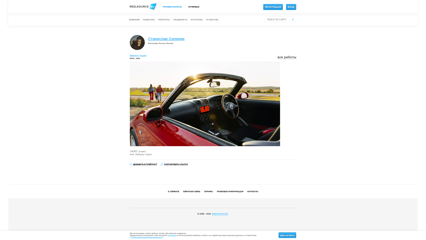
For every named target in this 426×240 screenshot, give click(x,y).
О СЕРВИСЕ (173, 191)
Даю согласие (287, 235)
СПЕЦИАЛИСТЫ (180, 19)
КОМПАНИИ (134, 19)
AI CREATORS (212, 19)
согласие (172, 235)
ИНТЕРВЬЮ (193, 7)
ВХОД (291, 7)
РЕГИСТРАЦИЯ (273, 7)
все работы (287, 57)
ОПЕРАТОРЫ (164, 19)
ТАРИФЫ (208, 191)
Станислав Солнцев (166, 39)
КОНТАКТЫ (252, 191)
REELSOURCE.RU (220, 213)
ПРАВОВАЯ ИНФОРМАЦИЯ (230, 191)
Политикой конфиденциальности (147, 237)
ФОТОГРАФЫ (197, 19)
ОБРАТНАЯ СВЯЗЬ (191, 191)
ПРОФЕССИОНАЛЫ (172, 7)
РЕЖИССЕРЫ (149, 19)
